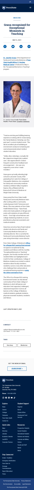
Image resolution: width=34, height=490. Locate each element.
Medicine (17, 18)
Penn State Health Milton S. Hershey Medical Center (17, 62)
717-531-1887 (15, 331)
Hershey (10, 345)
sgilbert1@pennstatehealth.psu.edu (14, 329)
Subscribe (16, 369)
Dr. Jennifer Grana (9, 58)
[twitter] (13, 47)
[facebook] (5, 47)
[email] (29, 47)
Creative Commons (23, 121)
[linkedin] (21, 47)
